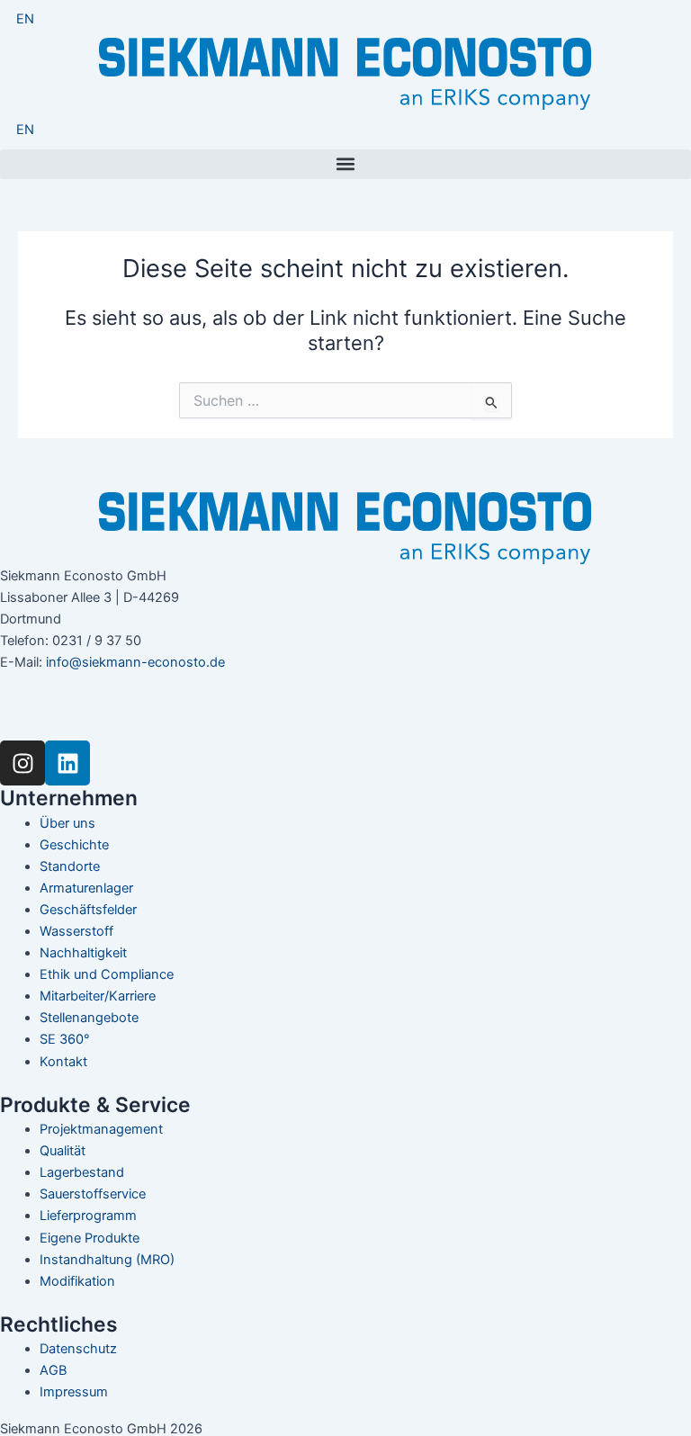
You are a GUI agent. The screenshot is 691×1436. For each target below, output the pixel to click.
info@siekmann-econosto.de (135, 662)
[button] (345, 164)
